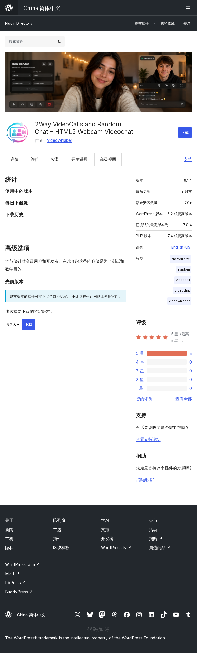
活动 (153, 529)
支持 (188, 159)
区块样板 (61, 547)
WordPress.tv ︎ (116, 547)
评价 (35, 159)
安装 (55, 159)
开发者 (107, 538)
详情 (15, 159)
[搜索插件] (59, 41)
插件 (57, 538)
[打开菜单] (189, 7)
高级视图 (108, 159)
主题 (57, 529)
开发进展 (79, 159)
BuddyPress (19, 591)
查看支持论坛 (148, 439)
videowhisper (59, 140)
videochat (182, 290)
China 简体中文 (31, 614)
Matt (12, 573)
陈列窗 (59, 520)
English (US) (181, 247)
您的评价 (144, 398)
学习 (105, 520)
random (184, 269)
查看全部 (183, 398)
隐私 (9, 547)
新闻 (9, 529)
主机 (9, 538)
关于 (9, 520)
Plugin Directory (18, 23)
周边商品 (160, 547)
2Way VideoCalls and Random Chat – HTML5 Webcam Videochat (84, 127)
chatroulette (180, 259)
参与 (153, 520)
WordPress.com (22, 564)
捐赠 (155, 538)
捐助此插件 (146, 479)
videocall (183, 280)
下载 (185, 132)
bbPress (15, 582)
